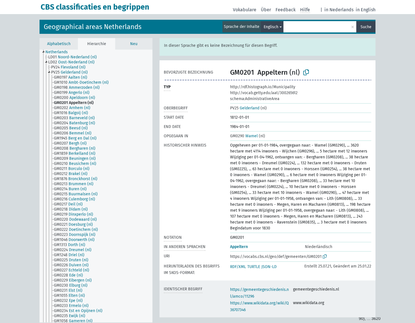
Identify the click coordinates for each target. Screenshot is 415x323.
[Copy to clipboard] (306, 72)
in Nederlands (338, 9)
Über (266, 9)
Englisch (271, 27)
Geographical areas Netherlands (92, 27)
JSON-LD (269, 266)
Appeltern (239, 246)
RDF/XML (238, 266)
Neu (133, 43)
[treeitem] (59, 52)
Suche (366, 27)
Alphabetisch (59, 43)
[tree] (96, 186)
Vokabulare (244, 9)
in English (365, 9)
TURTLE (253, 266)
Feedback (286, 9)
